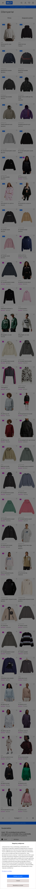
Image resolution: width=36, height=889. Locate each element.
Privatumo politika (7, 871)
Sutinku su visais (18, 876)
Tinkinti (18, 880)
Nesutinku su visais (18, 885)
